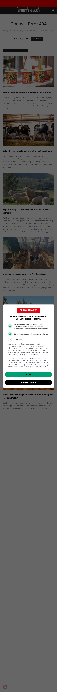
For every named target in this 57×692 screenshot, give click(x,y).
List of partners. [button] (34, 354)
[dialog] (28, 346)
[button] (28, 339)
